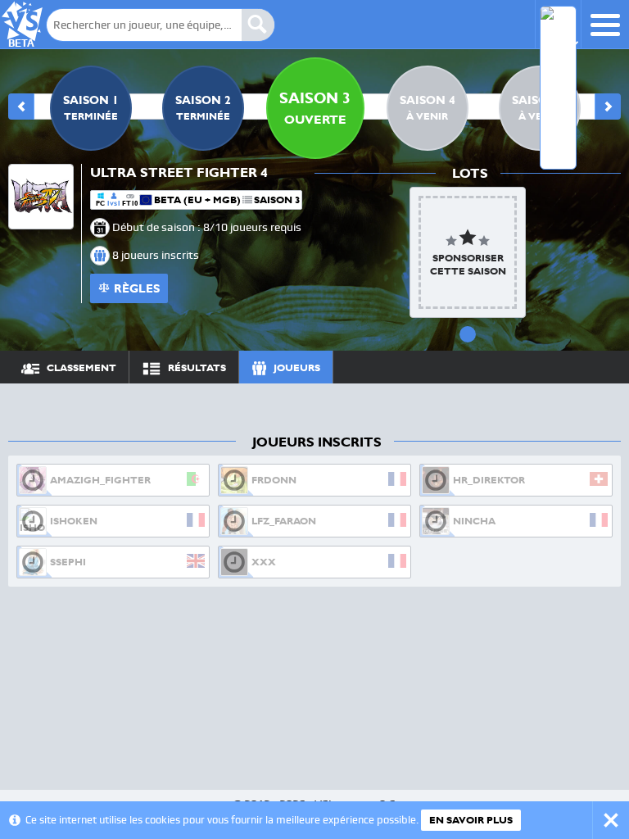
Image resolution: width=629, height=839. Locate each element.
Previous (21, 106)
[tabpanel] (467, 252)
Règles (137, 288)
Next (608, 106)
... (593, 367)
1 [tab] (467, 334)
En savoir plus (471, 820)
